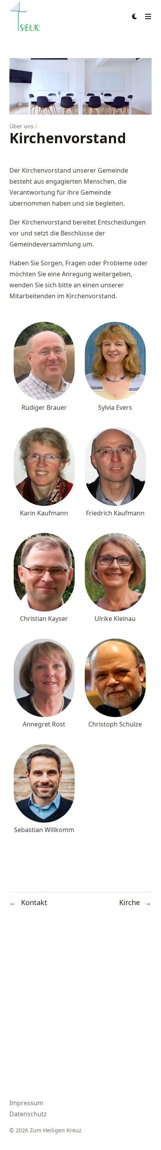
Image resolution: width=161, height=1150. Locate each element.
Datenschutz (28, 1114)
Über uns (21, 126)
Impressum (26, 1103)
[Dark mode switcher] (135, 16)
